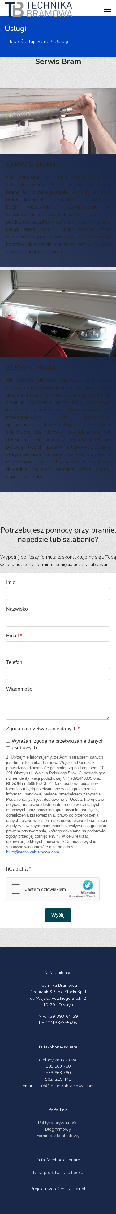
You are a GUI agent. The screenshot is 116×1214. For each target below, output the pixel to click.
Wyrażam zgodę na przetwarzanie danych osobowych (58, 744)
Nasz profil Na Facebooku (58, 1173)
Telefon (14, 662)
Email (14, 635)
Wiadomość (19, 689)
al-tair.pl (77, 1189)
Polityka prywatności (58, 1123)
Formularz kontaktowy (58, 1136)
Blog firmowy (58, 1129)
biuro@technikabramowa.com (32, 852)
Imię (10, 582)
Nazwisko (17, 609)
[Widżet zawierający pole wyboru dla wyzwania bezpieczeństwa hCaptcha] (53, 889)
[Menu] (107, 9)
